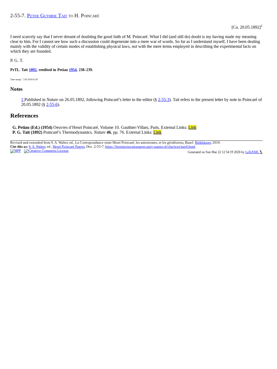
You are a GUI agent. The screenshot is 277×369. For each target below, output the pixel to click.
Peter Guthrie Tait (47, 15)
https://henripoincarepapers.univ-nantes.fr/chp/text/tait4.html (150, 147)
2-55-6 (52, 104)
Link (192, 127)
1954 (73, 70)
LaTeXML (252, 152)
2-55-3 (163, 99)
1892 (33, 70)
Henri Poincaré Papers (69, 147)
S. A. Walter (37, 147)
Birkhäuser (203, 143)
